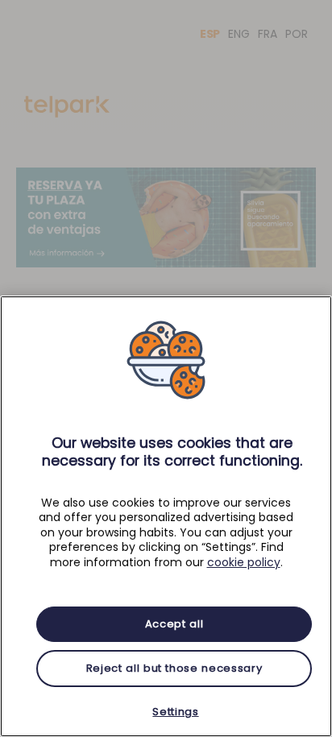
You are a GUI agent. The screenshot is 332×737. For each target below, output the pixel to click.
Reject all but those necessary (174, 668)
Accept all (174, 623)
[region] (166, 516)
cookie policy (243, 562)
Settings (175, 711)
